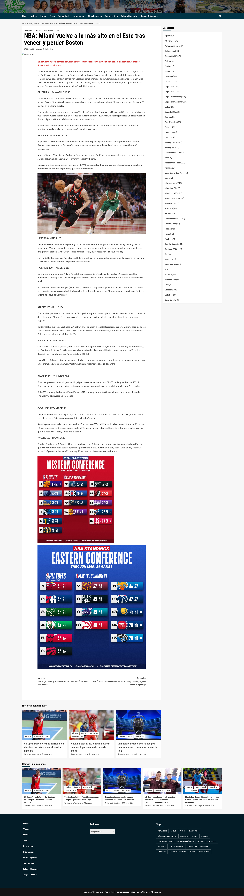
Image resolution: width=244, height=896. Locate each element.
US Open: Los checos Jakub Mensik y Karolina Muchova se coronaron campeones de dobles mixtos (160, 800)
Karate (168, 168)
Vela (167, 284)
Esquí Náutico (171, 122)
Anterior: (62, 681)
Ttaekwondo (170, 279)
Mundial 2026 (171, 193)
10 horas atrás (169, 806)
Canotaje (169, 76)
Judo (167, 157)
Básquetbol (194, 831)
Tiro (166, 269)
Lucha (167, 178)
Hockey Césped (171, 142)
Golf (167, 137)
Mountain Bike (171, 188)
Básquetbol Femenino (167, 836)
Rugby (167, 239)
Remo (167, 234)
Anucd (183, 831)
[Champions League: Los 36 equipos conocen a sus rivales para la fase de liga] (138, 725)
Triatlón (168, 274)
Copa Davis (169, 91)
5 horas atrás (48, 754)
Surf (166, 254)
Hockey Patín (170, 147)
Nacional (168, 203)
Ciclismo (75, 733)
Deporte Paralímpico (185, 841)
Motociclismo (171, 183)
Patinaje (168, 229)
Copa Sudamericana (173, 102)
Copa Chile (169, 86)
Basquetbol (63, 16)
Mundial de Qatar (172, 198)
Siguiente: (119, 681)
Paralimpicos (170, 224)
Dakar (167, 107)
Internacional (78, 16)
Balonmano (170, 51)
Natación (169, 208)
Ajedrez (168, 36)
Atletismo (169, 41)
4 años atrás (49, 49)
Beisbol (168, 61)
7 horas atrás (95, 754)
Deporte (38, 30)
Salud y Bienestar (129, 16)
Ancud (173, 831)
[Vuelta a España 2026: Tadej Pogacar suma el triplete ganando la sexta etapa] (91, 725)
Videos (34, 16)
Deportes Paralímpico (206, 841)
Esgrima (168, 117)
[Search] (220, 16)
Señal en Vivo (111, 16)
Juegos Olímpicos (149, 16)
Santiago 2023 (171, 249)
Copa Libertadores (173, 97)
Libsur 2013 (204, 846)
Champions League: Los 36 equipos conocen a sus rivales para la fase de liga (137, 747)
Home (25, 16)
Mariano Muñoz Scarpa (34, 49)
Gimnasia (169, 132)
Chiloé (194, 836)
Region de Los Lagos (178, 852)
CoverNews (142, 892)
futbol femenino (177, 846)
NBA (57, 30)
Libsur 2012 (192, 846)
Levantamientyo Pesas (174, 173)
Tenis (52, 16)
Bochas (168, 66)
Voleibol (168, 295)
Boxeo (167, 71)
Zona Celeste (170, 300)
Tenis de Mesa (171, 264)
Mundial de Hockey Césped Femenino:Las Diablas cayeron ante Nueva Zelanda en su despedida (202, 800)
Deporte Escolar (165, 841)
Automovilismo (171, 46)
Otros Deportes (95, 16)
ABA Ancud (162, 831)
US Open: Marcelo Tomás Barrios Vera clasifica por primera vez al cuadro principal (44, 747)
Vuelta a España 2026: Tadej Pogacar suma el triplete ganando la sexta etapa (90, 747)
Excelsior (162, 846)
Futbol (43, 16)
